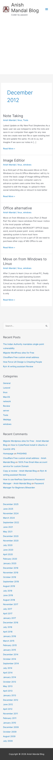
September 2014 (11, 663)
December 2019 (10, 568)
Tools (25, 120)
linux (20, 120)
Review (6, 406)
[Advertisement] (26, 46)
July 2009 (8, 741)
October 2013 (9, 682)
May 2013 (8, 686)
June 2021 (8, 527)
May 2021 (7, 531)
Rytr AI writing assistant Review (18, 366)
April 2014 (8, 672)
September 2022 (11, 522)
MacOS (6, 397)
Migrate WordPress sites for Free (18, 353)
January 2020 (9, 563)
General (6, 383)
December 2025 (10, 504)
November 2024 (11, 513)
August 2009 (9, 736)
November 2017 (10, 604)
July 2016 (7, 627)
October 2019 (9, 577)
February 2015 (10, 645)
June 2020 (8, 550)
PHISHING (22, 453)
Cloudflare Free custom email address (21, 357)
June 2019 (8, 595)
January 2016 (9, 636)
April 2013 (8, 691)
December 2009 (11, 727)
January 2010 (9, 723)
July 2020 (8, 545)
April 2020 (8, 554)
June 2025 (8, 509)
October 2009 (9, 732)
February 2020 (10, 559)
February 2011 (9, 718)
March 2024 (9, 518)
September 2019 (11, 581)
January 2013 (9, 695)
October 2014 (9, 659)
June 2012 (8, 704)
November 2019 (10, 572)
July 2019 (7, 591)
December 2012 (10, 700)
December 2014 (10, 654)
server (6, 410)
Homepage (8, 453)
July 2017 (7, 609)
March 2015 (8, 641)
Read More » (9, 148)
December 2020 (11, 536)
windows (27, 165)
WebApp (7, 419)
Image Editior (14, 160)
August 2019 (9, 586)
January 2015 (9, 650)
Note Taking (13, 116)
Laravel (6, 388)
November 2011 (10, 713)
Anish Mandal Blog (25, 7)
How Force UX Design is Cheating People (22, 362)
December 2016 (10, 622)
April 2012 (7, 709)
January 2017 (9, 618)
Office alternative (17, 208)
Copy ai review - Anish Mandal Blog (20, 471)
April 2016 (8, 631)
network (7, 401)
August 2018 (9, 600)
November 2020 (11, 540)
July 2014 (7, 668)
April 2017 (7, 613)
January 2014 (9, 677)
